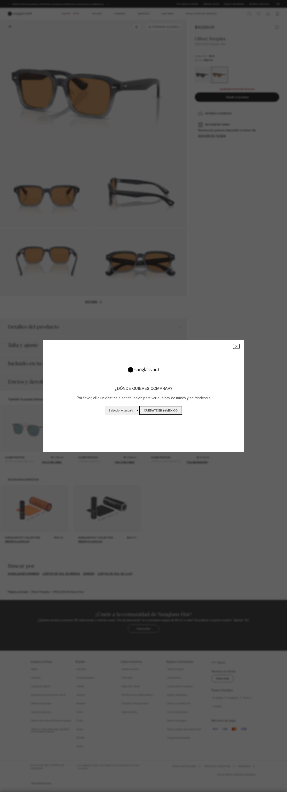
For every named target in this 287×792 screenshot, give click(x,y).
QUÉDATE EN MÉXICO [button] (161, 410)
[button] (236, 346)
